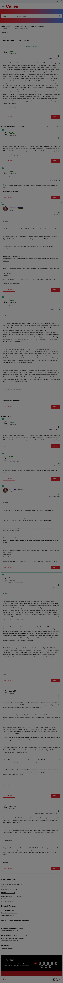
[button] (54, 478)
